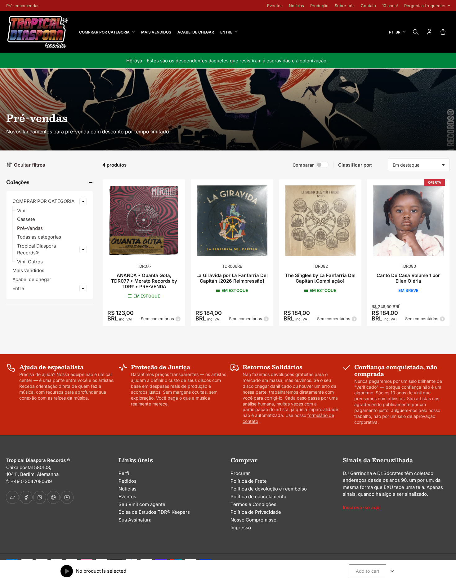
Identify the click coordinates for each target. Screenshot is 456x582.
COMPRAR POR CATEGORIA (104, 32)
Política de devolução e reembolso (268, 489)
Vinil (22, 210)
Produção (319, 5)
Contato (368, 5)
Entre (226, 32)
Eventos (275, 5)
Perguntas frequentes (425, 5)
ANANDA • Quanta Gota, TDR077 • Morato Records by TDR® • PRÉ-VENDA (144, 280)
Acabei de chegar (195, 32)
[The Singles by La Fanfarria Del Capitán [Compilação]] (320, 220)
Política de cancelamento (258, 496)
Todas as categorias (39, 237)
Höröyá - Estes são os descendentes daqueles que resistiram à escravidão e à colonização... (228, 61)
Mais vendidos (156, 32)
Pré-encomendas (22, 5)
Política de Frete (248, 481)
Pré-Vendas (30, 228)
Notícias (296, 5)
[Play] (66, 571)
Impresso (240, 528)
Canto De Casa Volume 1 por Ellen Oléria (408, 278)
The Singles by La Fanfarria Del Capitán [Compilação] (320, 278)
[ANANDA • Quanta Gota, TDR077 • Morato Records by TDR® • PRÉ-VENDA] (144, 220)
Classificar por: (355, 165)
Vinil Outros (30, 262)
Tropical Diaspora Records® (36, 249)
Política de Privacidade (255, 512)
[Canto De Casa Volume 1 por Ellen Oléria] (408, 220)
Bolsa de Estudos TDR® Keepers (154, 512)
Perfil (124, 473)
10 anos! (390, 5)
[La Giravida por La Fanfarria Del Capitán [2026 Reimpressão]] (232, 220)
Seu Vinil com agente (141, 504)
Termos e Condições (253, 504)
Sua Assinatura (134, 520)
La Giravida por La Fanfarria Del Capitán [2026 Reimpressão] (232, 278)
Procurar (240, 473)
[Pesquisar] (415, 32)
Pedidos (127, 481)
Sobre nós (345, 5)
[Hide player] (392, 571)
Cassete (26, 219)
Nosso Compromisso (253, 520)
